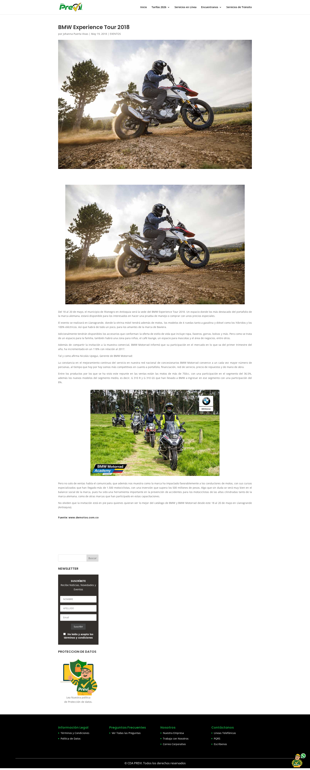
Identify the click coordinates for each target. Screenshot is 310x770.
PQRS (217, 738)
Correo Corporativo (174, 744)
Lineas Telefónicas (225, 733)
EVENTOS (115, 34)
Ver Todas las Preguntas (126, 733)
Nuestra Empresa (173, 733)
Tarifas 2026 (159, 7)
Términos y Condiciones (75, 733)
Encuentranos (209, 7)
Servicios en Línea (185, 7)
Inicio (143, 7)
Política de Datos (71, 738)
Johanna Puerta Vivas (75, 34)
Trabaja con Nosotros (176, 738)
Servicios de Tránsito (239, 7)
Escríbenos (220, 744)
